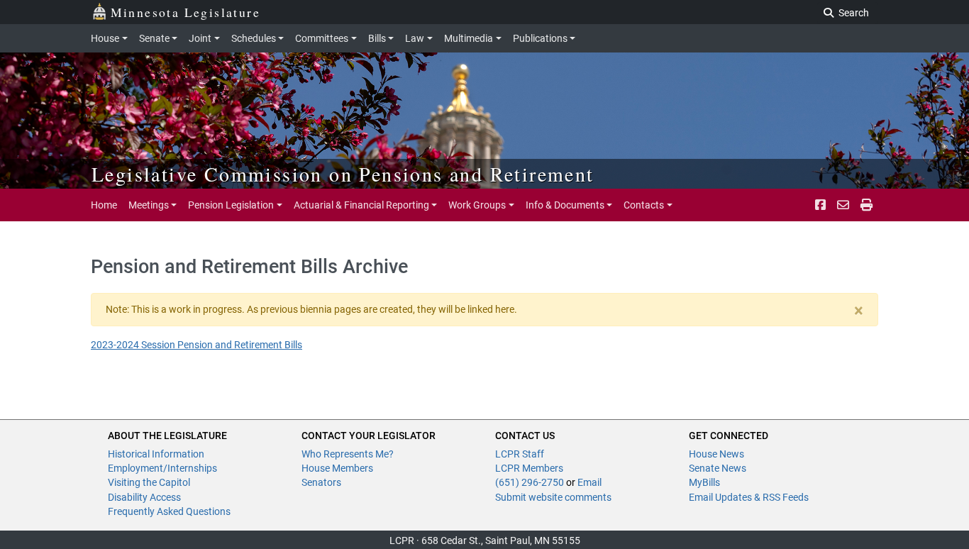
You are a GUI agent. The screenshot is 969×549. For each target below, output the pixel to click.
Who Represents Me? (347, 454)
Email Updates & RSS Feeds (749, 497)
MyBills (704, 482)
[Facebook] (820, 205)
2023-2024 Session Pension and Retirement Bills (196, 344)
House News (716, 454)
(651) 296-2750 (529, 482)
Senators (321, 482)
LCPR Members (529, 468)
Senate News (717, 468)
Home (104, 205)
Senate (154, 38)
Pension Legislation (231, 205)
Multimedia (468, 38)
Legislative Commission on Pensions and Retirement (343, 173)
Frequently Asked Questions (169, 511)
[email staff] (843, 205)
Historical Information (156, 454)
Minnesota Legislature (185, 12)
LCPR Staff (519, 454)
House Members (337, 468)
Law (414, 38)
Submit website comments (553, 497)
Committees (321, 38)
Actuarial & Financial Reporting (361, 205)
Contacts (644, 205)
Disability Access (144, 497)
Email (589, 482)
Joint (200, 38)
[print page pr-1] (866, 205)
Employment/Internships (162, 468)
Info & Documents (565, 205)
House (105, 38)
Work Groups (477, 205)
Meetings (148, 205)
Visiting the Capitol (149, 482)
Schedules (253, 38)
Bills (377, 38)
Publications (540, 38)
